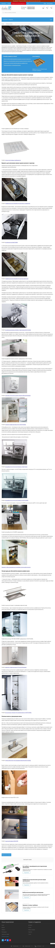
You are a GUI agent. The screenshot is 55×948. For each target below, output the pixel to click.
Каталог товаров (8, 19)
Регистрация (50, 3)
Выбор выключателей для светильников (33, 892)
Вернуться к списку (6, 854)
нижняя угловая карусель (11, 424)
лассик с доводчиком (22, 466)
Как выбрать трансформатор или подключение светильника (35, 867)
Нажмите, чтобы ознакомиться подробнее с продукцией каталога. (16, 567)
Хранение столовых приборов (30, 905)
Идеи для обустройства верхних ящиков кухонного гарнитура (17, 59)
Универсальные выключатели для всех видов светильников (34, 880)
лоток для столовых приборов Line (13, 160)
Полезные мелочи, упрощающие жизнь (12, 65)
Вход (45, 3)
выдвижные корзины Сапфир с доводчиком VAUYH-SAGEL (18, 330)
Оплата (29, 927)
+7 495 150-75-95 (30, 7)
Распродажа (4, 931)
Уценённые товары (5, 934)
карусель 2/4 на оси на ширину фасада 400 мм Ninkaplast (18, 395)
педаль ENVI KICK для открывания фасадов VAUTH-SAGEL (18, 760)
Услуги (29, 934)
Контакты (4, 3)
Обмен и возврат (31, 929)
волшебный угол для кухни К (11, 466)
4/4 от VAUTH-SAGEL (21, 424)
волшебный (8, 500)
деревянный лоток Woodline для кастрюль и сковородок (17, 203)
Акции (9, 3)
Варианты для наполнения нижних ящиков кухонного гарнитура (18, 61)
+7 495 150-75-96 (30, 8)
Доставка (30, 925)
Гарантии (30, 931)
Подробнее (26, 872)
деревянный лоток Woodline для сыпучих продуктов (16, 278)
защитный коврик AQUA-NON (11, 841)
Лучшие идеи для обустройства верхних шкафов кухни (16, 63)
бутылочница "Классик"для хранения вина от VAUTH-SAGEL (18, 712)
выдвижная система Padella (11, 242)
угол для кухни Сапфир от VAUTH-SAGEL (19, 500)
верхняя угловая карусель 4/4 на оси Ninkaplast (15, 667)
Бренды (3, 927)
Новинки (3, 929)
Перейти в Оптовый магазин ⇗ (18, 3)
